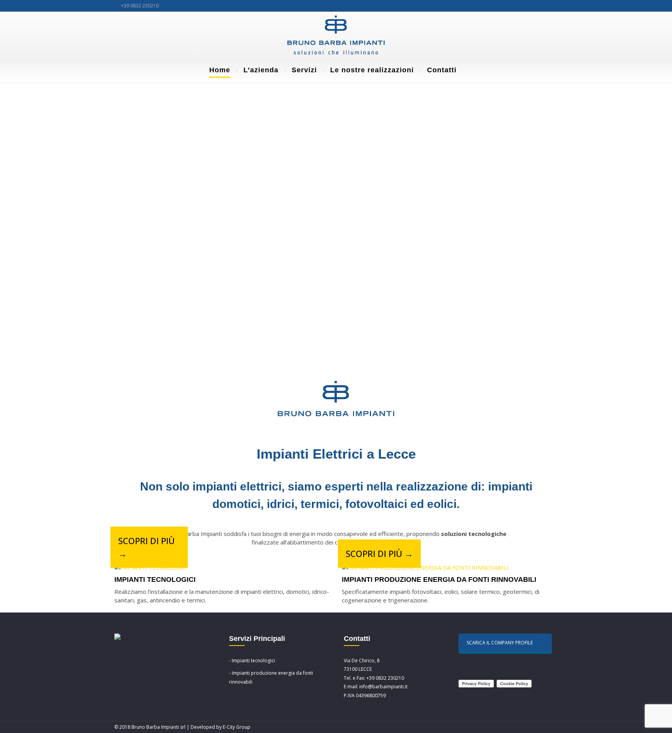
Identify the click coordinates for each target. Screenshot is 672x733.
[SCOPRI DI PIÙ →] (151, 567)
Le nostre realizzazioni (372, 70)
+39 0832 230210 (140, 5)
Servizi (304, 70)
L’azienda (260, 70)
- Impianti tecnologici (252, 660)
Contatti (442, 70)
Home (219, 70)
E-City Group (236, 727)
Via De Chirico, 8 (362, 660)
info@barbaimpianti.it (383, 686)
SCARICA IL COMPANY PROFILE (500, 642)
